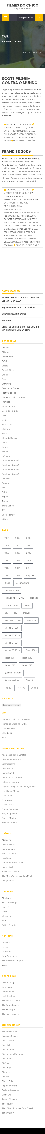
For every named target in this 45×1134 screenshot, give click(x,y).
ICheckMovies (8, 728)
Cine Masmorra (9, 1040)
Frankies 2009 (16, 151)
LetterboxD (7, 733)
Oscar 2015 (27, 665)
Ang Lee (30, 575)
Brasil (7, 583)
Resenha (26, 124)
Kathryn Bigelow (22, 222)
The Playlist (7, 1104)
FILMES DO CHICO (22, 5)
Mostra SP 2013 (12, 650)
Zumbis (34, 688)
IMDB (4, 911)
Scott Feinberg (9, 996)
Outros (5, 447)
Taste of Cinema (9, 1099)
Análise (5, 348)
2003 (28, 538)
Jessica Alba (21, 219)
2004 (6, 545)
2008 (17, 553)
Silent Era (6, 1095)
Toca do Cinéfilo (9, 822)
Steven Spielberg (12, 680)
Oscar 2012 (27, 658)
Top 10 (5, 497)
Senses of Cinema (10, 871)
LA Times (6, 951)
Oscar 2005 (31, 650)
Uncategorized (9, 515)
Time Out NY (8, 1113)
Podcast (6, 451)
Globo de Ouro (9, 406)
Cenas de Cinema (10, 1036)
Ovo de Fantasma (10, 809)
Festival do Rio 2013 (14, 598)
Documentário (22, 583)
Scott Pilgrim (18, 238)
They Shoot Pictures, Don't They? (17, 1108)
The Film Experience (11, 1014)
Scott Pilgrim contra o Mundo (19, 80)
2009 (24, 193)
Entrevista (6, 384)
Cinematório (8, 768)
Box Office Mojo (9, 902)
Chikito (5, 352)
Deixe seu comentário (25, 140)
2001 (6, 538)
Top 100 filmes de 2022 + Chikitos (18, 307)
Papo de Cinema (9, 1086)
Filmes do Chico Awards (13, 397)
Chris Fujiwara (9, 844)
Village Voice (8, 880)
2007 (6, 553)
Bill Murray (26, 199)
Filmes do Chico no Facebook (16, 719)
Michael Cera (22, 228)
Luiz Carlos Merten (11, 791)
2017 (17, 575)
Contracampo (8, 849)
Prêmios (26, 189)
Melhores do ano (12, 620)
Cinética (6, 1063)
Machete (28, 225)
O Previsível (7, 800)
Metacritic (6, 916)
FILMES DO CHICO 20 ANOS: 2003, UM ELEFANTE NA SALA (20, 299)
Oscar (4, 442)
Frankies (6, 402)
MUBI (4, 737)
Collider (5, 1077)
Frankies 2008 (11, 605)
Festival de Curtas (10, 388)
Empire (5, 947)
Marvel (26, 613)
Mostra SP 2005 (12, 628)
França (27, 605)
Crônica (5, 361)
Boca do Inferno (9, 1031)
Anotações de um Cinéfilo (14, 755)
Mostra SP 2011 (12, 643)
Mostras (6, 429)
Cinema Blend (8, 1049)
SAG (4, 488)
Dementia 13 (8, 773)
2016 (6, 575)
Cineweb (6, 1072)
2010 (24, 127)
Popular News (26, 18)
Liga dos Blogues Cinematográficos (19, 786)
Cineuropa (7, 1068)
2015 (28, 568)
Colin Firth (16, 202)
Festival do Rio (9, 393)
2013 (6, 568)
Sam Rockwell (16, 235)
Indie (4, 415)
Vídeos (5, 519)
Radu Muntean (22, 232)
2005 (17, 545)
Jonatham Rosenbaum (13, 862)
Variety (5, 965)
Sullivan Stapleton (22, 241)
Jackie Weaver (22, 212)
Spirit (4, 492)
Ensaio (5, 379)
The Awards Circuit (11, 1000)
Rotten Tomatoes (10, 925)
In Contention (8, 991)
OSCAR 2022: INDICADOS (14, 314)
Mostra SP (7, 424)
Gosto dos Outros (10, 411)
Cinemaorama (8, 764)
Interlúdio (6, 858)
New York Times (9, 956)
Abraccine (6, 840)
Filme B (5, 907)
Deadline (6, 942)
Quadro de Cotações (11, 460)
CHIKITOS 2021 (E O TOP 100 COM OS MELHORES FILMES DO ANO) (20, 328)
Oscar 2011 (9, 658)
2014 (17, 568)
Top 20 (7, 688)
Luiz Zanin (7, 795)
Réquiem (6, 478)
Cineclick (6, 1045)
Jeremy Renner (22, 215)
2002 (17, 538)
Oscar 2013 (9, 665)
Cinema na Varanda (11, 759)
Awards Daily (8, 982)
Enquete (6, 375)
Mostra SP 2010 (12, 635)
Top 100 (21, 688)
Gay (6, 613)
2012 (28, 560)
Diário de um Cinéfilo (12, 777)
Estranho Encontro (10, 782)
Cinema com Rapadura (13, 1054)
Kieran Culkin (19, 130)
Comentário (7, 357)
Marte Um (7, 320)
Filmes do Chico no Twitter (14, 724)
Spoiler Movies (9, 818)
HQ (15, 613)
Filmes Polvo (8, 1081)
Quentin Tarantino (13, 673)
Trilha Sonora (8, 506)
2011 (17, 560)
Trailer (5, 501)
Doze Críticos (8, 370)
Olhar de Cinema (10, 438)
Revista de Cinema (11, 1090)
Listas (5, 420)
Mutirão (5, 433)
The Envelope (8, 1009)
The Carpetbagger (10, 1005)
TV (3, 510)
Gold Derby (7, 987)
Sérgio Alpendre (9, 813)
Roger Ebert (7, 867)
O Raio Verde (8, 804)
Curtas (5, 366)
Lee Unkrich (17, 225)
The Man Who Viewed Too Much (17, 876)
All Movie (6, 898)
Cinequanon (7, 1058)
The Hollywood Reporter (13, 960)
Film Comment (9, 853)
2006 (28, 545)
